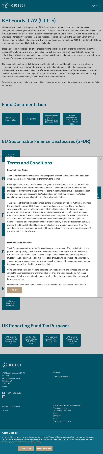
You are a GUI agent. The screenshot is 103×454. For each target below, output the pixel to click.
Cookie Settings (26, 448)
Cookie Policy (36, 442)
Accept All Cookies (44, 448)
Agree (15, 290)
